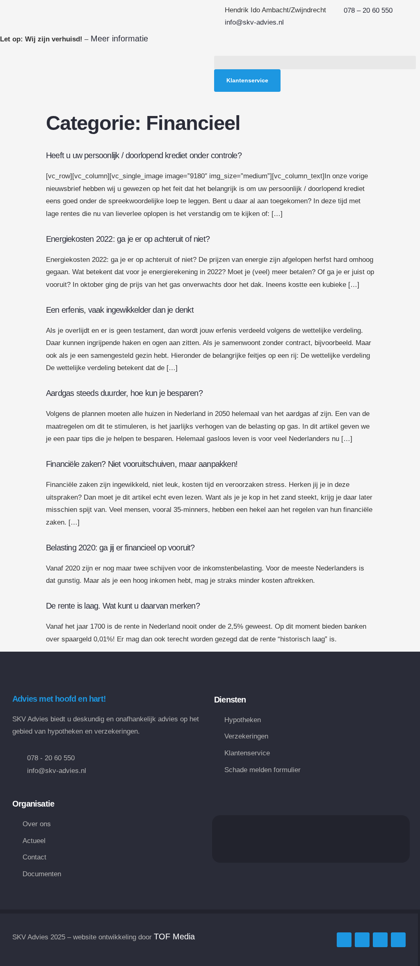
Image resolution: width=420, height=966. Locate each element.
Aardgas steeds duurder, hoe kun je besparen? (124, 393)
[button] (315, 62)
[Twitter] (344, 939)
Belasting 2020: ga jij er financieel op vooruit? (120, 547)
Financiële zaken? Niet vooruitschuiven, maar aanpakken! (141, 463)
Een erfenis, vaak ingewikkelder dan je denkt (120, 309)
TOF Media (174, 936)
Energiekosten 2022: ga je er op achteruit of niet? (128, 238)
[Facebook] (362, 939)
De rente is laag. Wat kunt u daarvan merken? (123, 605)
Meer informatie (118, 38)
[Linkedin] (380, 939)
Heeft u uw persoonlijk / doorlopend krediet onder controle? (144, 155)
